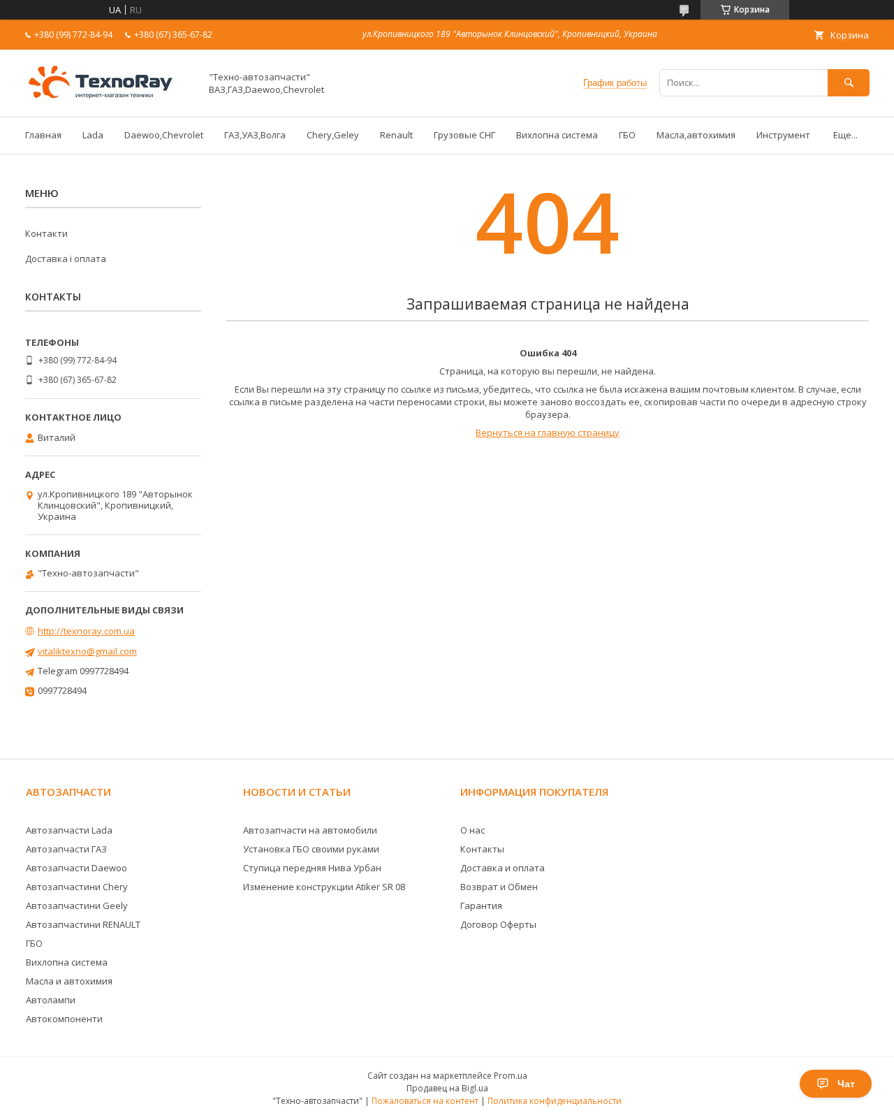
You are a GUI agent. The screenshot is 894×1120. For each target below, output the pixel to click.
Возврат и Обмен (499, 886)
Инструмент (783, 135)
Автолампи (50, 1000)
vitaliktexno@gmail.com (87, 651)
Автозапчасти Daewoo (76, 867)
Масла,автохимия (696, 135)
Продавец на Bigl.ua (447, 1088)
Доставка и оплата (502, 867)
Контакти (46, 233)
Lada (92, 135)
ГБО (627, 135)
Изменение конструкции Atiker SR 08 (324, 886)
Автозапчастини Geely (77, 905)
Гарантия (481, 905)
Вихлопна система (557, 135)
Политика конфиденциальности (555, 1101)
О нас (472, 830)
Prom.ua (510, 1076)
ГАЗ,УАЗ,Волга (255, 135)
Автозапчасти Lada (69, 830)
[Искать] (849, 82)
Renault (396, 135)
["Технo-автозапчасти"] (109, 98)
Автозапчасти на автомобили (310, 830)
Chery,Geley (333, 135)
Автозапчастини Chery (77, 886)
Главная (43, 135)
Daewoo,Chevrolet (163, 135)
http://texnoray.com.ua (86, 631)
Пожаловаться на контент (425, 1101)
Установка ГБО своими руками (311, 849)
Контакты (482, 849)
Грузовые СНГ (464, 135)
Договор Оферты (498, 924)
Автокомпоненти (64, 1018)
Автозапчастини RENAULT (83, 924)
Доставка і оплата (65, 258)
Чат (846, 1083)
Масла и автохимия (69, 981)
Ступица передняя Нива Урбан (312, 867)
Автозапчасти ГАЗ (66, 849)
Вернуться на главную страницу (548, 432)
